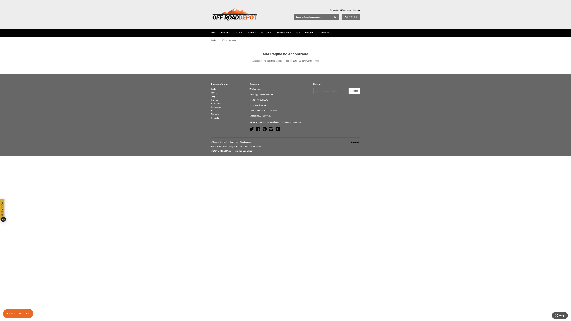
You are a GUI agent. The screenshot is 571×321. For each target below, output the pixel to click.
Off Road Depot (224, 151)
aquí (295, 61)
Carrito (353, 16)
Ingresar (356, 10)
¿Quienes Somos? (219, 142)
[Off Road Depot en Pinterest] (265, 130)
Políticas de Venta (253, 146)
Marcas (225, 32)
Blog (298, 32)
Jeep (237, 32)
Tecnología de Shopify (243, 151)
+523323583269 (266, 94)
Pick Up (250, 32)
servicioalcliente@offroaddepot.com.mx (284, 122)
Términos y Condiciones (240, 142)
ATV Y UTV (265, 32)
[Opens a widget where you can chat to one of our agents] (560, 316)
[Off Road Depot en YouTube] (278, 130)
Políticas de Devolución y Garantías (226, 146)
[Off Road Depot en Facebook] (258, 130)
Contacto (324, 32)
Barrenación (283, 32)
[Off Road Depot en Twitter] (252, 130)
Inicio (213, 32)
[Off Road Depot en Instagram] (271, 130)
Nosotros (310, 32)
